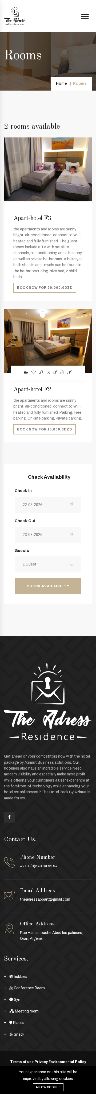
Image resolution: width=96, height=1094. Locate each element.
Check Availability (48, 586)
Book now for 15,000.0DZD (44, 429)
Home (61, 84)
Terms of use (22, 1062)
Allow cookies (48, 1087)
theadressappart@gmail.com (45, 899)
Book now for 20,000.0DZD (45, 288)
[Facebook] (9, 817)
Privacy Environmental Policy (60, 1062)
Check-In (23, 491)
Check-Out (25, 521)
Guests (22, 551)
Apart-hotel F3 (32, 218)
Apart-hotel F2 (32, 390)
